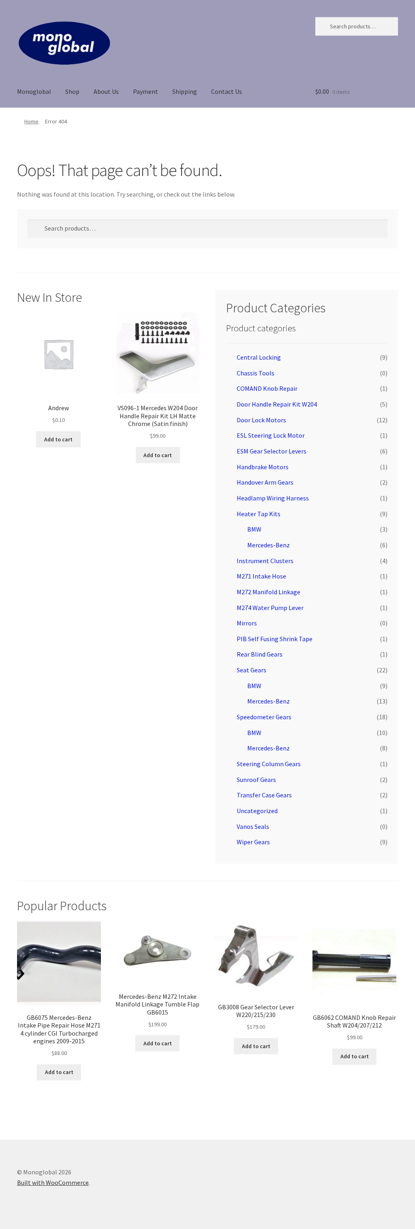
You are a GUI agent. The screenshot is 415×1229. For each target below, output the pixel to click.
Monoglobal (34, 91)
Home (31, 121)
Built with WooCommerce (53, 1182)
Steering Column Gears (269, 764)
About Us (106, 91)
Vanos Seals (253, 826)
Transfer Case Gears (264, 795)
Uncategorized (257, 811)
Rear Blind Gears (259, 654)
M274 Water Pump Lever (270, 608)
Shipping (184, 91)
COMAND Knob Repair (267, 388)
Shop (72, 91)
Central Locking (259, 357)
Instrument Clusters (265, 561)
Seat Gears (251, 670)
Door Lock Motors (261, 420)
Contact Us (226, 91)
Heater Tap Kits (258, 514)
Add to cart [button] (58, 439)
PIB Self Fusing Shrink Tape (274, 639)
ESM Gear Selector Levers (271, 451)
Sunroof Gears (256, 780)
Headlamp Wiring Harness (273, 498)
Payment (145, 91)
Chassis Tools (255, 373)
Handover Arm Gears (265, 482)
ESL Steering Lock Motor (271, 435)
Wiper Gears (253, 842)
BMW (254, 529)
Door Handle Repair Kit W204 (277, 404)
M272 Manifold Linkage (268, 592)
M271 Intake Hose (261, 576)
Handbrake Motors (263, 467)
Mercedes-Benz (268, 545)
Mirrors (247, 623)
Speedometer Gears (264, 717)
